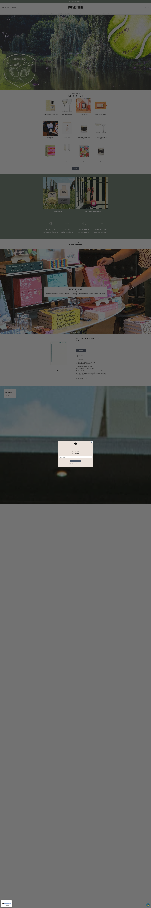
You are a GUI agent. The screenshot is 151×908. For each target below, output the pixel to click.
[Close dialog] (92, 442)
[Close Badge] (11, 900)
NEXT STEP (75, 461)
